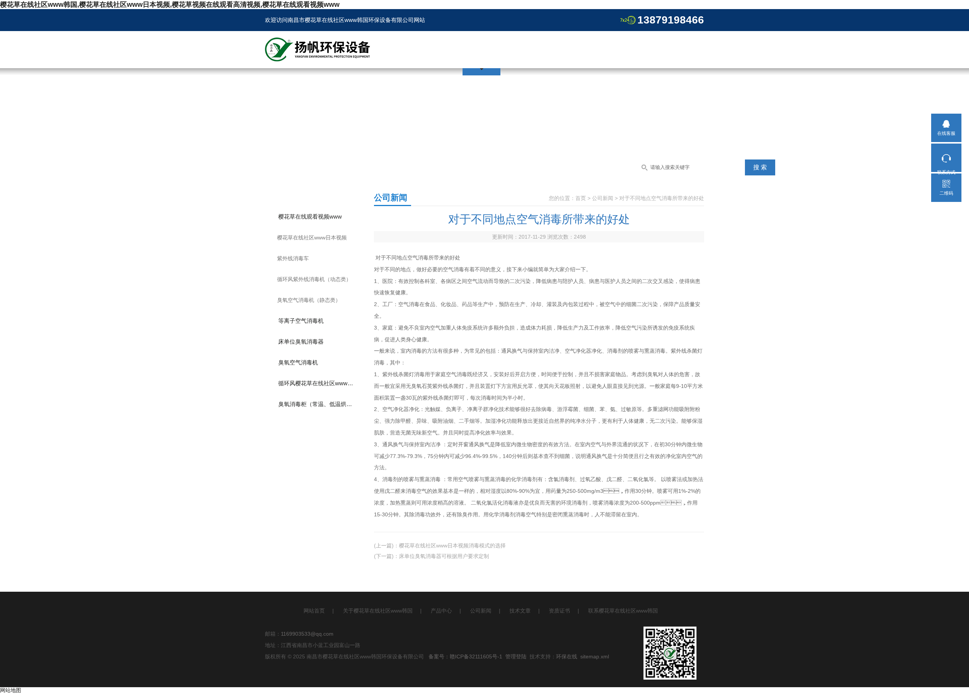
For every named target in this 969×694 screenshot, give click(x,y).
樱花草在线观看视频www (310, 216)
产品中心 (441, 611)
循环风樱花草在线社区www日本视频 (322, 383)
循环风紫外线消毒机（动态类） (314, 279)
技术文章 (520, 611)
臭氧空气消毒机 (298, 362)
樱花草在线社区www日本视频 (312, 237)
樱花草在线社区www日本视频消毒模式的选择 (452, 545)
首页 (580, 198)
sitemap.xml (594, 656)
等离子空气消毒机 (301, 320)
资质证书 (559, 611)
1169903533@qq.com (307, 634)
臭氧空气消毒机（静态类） (309, 300)
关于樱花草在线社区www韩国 (378, 611)
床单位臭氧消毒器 (301, 341)
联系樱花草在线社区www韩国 (623, 611)
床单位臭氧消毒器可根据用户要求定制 (444, 556)
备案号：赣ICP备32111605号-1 (465, 656)
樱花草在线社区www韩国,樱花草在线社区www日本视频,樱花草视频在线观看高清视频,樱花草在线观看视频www (170, 4)
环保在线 (566, 656)
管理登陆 (516, 656)
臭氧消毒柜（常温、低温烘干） (318, 404)
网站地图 (10, 690)
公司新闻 (602, 198)
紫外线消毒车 (293, 258)
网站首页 (314, 611)
